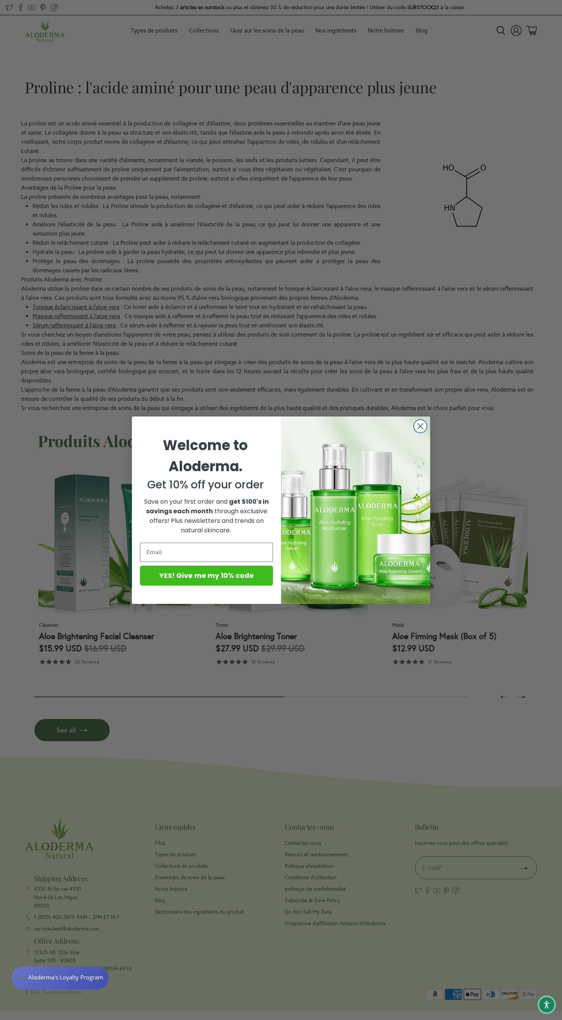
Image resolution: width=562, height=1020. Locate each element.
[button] (547, 1005)
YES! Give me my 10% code (206, 575)
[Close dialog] (420, 426)
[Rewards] (60, 977)
